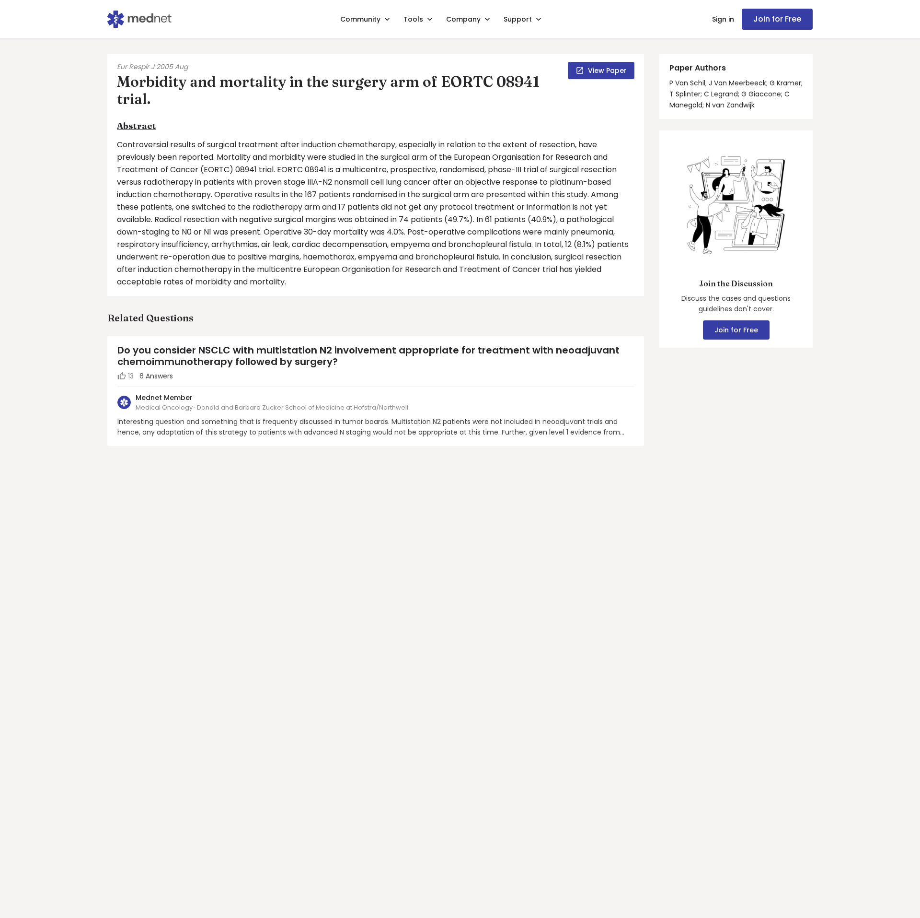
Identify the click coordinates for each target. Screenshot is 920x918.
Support (518, 19)
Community (360, 19)
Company (463, 19)
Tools (413, 19)
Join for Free (777, 18)
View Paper (607, 70)
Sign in (723, 19)
